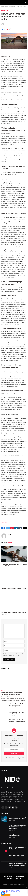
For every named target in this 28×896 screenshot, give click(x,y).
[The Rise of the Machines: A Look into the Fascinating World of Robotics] (4, 866)
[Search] (26, 2)
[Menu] (2, 2)
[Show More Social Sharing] (10, 29)
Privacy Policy (12, 758)
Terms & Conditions (18, 880)
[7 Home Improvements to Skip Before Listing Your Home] (14, 578)
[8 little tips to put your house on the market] (14, 603)
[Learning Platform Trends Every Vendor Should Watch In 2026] (14, 681)
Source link (4, 522)
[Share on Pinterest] (7, 29)
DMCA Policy (17, 878)
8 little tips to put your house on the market (13, 612)
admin (7, 24)
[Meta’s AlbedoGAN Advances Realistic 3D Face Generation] (4, 857)
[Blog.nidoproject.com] (14, 2)
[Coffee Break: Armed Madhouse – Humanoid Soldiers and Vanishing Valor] (4, 706)
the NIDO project (21, 884)
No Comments (19, 24)
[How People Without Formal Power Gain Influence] (4, 714)
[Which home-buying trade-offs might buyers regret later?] (14, 554)
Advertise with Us (19, 876)
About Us (9, 876)
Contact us (9, 878)
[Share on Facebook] (2, 29)
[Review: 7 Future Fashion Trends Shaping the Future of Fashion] (4, 849)
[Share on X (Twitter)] (5, 29)
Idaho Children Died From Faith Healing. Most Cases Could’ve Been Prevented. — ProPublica (17, 721)
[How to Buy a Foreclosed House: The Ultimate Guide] (14, 41)
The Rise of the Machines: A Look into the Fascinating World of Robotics (17, 865)
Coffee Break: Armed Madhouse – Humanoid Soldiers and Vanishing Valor (17, 705)
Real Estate (4, 10)
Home (2, 6)
